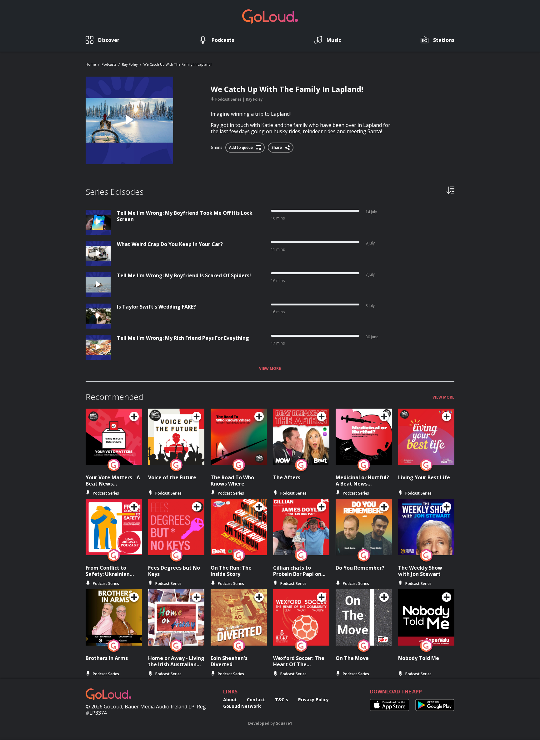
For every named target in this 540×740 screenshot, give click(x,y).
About (230, 699)
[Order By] (450, 189)
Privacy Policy (313, 699)
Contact (256, 699)
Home (91, 64)
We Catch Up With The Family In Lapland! (177, 64)
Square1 (284, 723)
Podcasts (109, 64)
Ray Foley (130, 64)
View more (270, 368)
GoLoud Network (242, 706)
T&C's (281, 699)
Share (277, 146)
